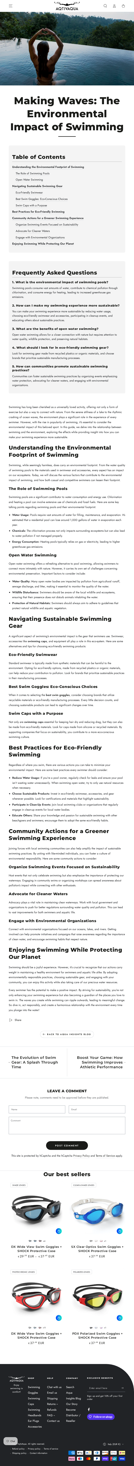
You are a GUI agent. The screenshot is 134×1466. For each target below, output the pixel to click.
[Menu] (10, 6)
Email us (52, 1393)
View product (59, 1231)
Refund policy (18, 1448)
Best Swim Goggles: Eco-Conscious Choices (42, 199)
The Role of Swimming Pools (32, 173)
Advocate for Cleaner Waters (33, 231)
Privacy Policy (81, 1156)
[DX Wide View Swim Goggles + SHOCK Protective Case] (36, 1209)
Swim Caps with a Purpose (31, 205)
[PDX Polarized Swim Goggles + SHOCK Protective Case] (97, 1296)
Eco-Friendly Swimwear (29, 193)
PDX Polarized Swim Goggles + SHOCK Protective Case (97, 1335)
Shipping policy (19, 1453)
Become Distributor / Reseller (73, 1415)
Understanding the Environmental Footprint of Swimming (48, 167)
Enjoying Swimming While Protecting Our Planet (43, 244)
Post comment (67, 1145)
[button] (105, 6)
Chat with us (54, 1387)
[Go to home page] (67, 6)
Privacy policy (34, 1448)
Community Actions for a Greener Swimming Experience (48, 218)
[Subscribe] (123, 1388)
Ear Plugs (33, 1421)
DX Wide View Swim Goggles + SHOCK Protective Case (36, 1249)
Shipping (52, 1398)
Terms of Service (105, 1156)
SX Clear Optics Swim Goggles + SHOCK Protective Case (97, 1249)
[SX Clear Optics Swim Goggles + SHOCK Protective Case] (97, 1209)
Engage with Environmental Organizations (40, 237)
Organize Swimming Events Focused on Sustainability (47, 225)
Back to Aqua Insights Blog (69, 1034)
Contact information (38, 1453)
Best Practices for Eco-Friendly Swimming (38, 212)
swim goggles (61, 695)
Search (70, 1387)
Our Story (71, 1404)
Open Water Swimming (29, 180)
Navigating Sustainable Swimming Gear (37, 186)
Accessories (35, 1427)
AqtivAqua (22, 1443)
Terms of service (51, 1448)
